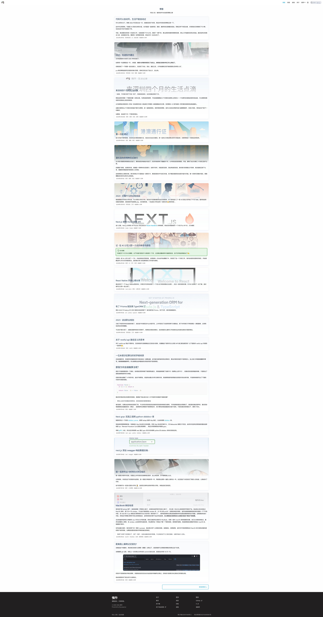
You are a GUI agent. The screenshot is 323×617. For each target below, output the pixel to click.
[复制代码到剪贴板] (205, 384)
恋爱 (130, 117)
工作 (132, 204)
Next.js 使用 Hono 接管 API (128, 221)
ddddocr (167, 420)
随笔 (130, 140)
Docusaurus (122, 607)
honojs (131, 228)
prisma (130, 312)
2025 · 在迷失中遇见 (125, 55)
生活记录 (136, 37)
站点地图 (121, 614)
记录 (135, 263)
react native (128, 289)
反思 (137, 117)
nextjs (126, 228)
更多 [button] (302, 2)
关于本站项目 (160, 607)
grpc (130, 433)
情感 (136, 73)
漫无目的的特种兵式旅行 (127, 157)
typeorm (135, 312)
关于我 (158, 604)
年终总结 (128, 73)
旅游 (130, 178)
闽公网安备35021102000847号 (202, 614)
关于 (298, 2)
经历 (127, 117)
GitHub (198, 600)
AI (132, 37)
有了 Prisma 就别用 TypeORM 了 (131, 306)
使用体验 (141, 537)
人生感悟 (131, 488)
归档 (177, 604)
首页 (157, 600)
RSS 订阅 (115, 614)
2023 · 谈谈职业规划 (125, 320)
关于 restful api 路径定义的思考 (130, 339)
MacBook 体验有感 (124, 505)
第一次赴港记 (122, 134)
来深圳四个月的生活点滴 (127, 90)
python (134, 433)
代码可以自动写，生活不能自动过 (131, 19)
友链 (293, 2)
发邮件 (198, 607)
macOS (127, 537)
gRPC (120, 430)
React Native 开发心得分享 (128, 280)
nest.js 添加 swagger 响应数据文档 (132, 450)
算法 (126, 409)
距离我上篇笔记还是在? (126, 544)
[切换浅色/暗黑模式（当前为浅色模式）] (307, 2)
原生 (134, 289)
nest (127, 433)
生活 (132, 73)
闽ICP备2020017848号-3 (184, 614)
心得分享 (138, 289)
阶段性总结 (128, 37)
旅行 (133, 140)
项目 (288, 2)
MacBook (132, 537)
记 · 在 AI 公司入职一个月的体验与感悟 (133, 245)
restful (130, 348)
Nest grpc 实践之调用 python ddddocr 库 (135, 416)
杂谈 (127, 348)
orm (126, 312)
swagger (131, 454)
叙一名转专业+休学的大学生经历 (130, 471)
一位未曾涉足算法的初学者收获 (130, 355)
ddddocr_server (133, 420)
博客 (284, 2)
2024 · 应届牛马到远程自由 (128, 195)
